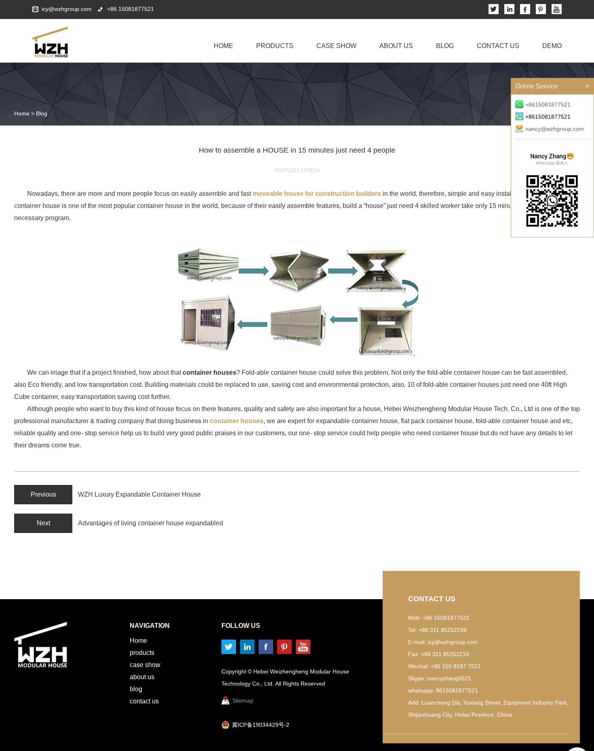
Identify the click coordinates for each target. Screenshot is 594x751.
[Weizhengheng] (50, 42)
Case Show (336, 45)
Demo (552, 45)
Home (223, 45)
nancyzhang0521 (449, 678)
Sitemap (242, 700)
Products (274, 45)
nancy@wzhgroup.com (554, 129)
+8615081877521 (548, 104)
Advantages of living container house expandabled (150, 523)
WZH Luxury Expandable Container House (139, 494)
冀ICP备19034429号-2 (260, 725)
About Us (396, 45)
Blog (445, 45)
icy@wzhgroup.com (67, 9)
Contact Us (498, 45)
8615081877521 (457, 690)
